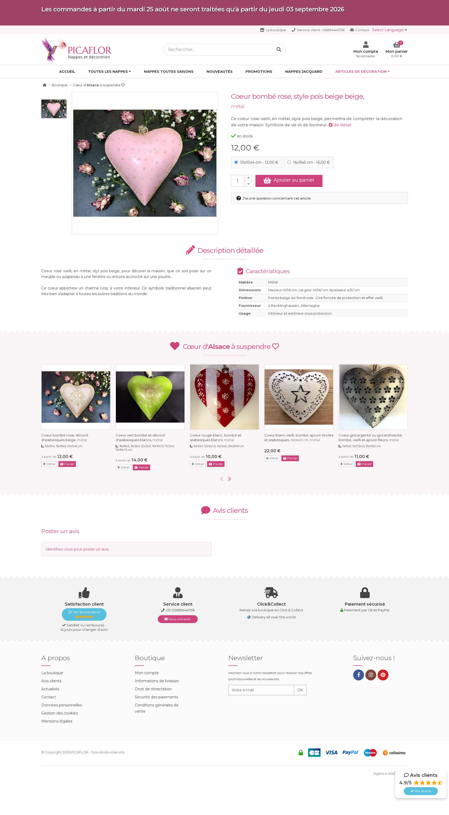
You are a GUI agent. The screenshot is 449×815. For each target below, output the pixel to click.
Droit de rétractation (153, 689)
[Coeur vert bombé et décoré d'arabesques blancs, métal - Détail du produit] (150, 397)
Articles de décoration (361, 71)
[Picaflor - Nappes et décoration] (78, 49)
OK (300, 690)
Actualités (50, 689)
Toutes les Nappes (108, 71)
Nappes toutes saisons (169, 71)
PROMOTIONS (259, 71)
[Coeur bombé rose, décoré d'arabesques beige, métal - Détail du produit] (76, 397)
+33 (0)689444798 (180, 610)
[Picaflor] (45, 85)
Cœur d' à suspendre (227, 346)
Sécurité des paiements (156, 697)
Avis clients (51, 681)
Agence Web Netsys (391, 774)
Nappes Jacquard (303, 71)
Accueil (67, 71)
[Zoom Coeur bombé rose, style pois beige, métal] (145, 163)
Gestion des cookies (59, 713)
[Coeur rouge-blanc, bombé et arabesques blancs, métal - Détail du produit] (224, 397)
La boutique (275, 30)
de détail (342, 124)
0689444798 (321, 30)
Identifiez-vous (59, 549)
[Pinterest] (383, 675)
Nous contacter (179, 619)
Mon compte (147, 673)
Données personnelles (61, 705)
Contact (361, 30)
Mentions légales (56, 721)
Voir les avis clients (86, 612)
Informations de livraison (157, 681)
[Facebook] (358, 675)
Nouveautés (220, 71)
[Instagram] (370, 675)
